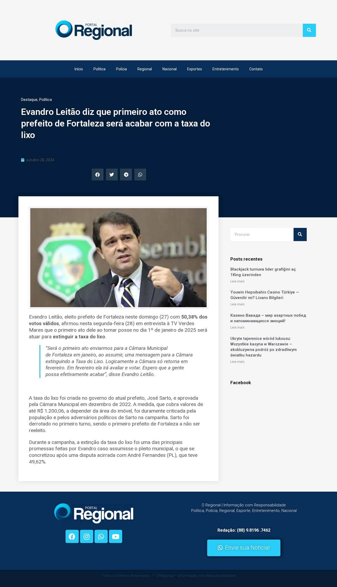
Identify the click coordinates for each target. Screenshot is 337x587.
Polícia (121, 69)
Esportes (194, 69)
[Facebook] (72, 536)
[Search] (309, 30)
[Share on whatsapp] (140, 174)
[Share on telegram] (126, 174)
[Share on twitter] (112, 174)
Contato (256, 69)
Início (79, 69)
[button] (243, 548)
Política (99, 69)
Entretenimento (225, 69)
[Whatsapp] (101, 536)
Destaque (29, 99)
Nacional (169, 69)
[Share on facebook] (97, 174)
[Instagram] (86, 536)
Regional (144, 69)
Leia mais (237, 281)
